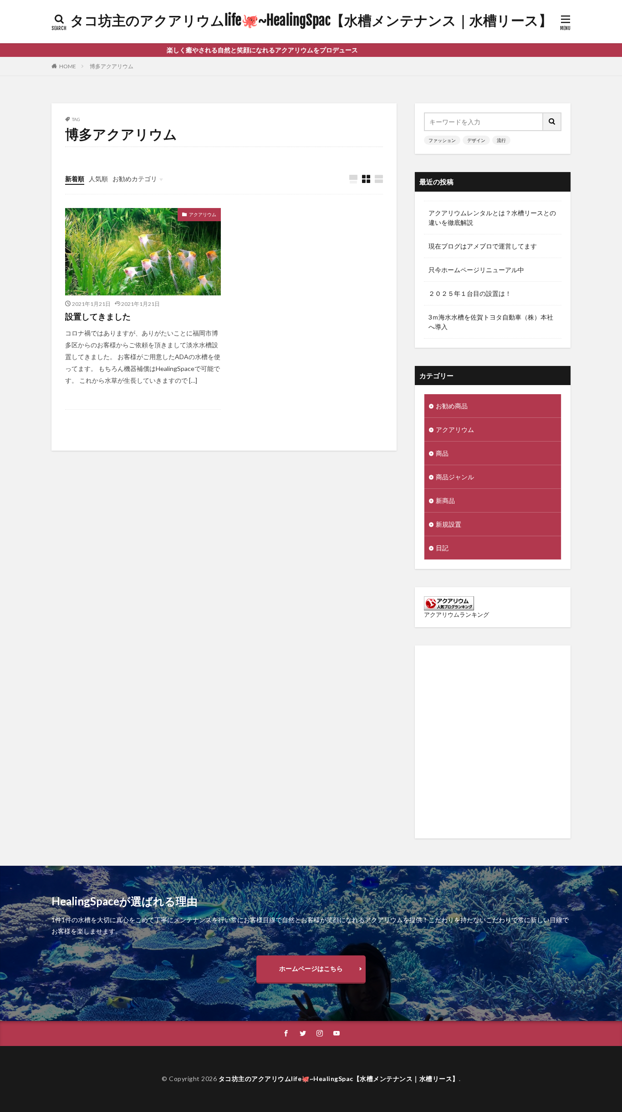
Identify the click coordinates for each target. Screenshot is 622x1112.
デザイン (476, 140)
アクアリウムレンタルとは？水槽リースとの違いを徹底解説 (492, 217)
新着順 (74, 179)
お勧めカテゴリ (134, 179)
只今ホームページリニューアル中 (476, 270)
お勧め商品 (452, 406)
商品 (442, 453)
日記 (442, 548)
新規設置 (448, 524)
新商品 (445, 500)
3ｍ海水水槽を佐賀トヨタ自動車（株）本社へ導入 (490, 321)
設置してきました (98, 316)
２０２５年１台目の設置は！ (469, 293)
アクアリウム (202, 214)
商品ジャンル (455, 477)
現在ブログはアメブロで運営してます (482, 246)
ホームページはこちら (311, 968)
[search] (552, 121)
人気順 (98, 179)
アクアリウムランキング (456, 614)
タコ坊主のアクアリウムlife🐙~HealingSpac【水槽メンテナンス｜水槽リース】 (311, 20)
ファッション (442, 140)
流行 (501, 140)
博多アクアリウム (111, 66)
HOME (67, 66)
